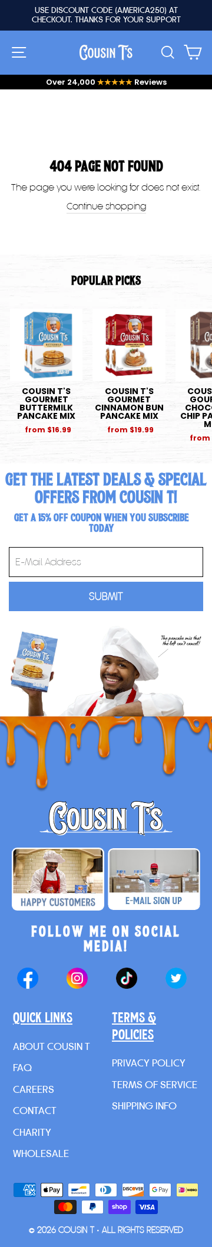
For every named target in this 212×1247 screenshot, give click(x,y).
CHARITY (32, 1132)
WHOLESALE (41, 1153)
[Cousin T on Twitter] (176, 979)
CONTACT (35, 1110)
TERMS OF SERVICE (154, 1084)
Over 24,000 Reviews (106, 82)
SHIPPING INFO (144, 1105)
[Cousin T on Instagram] (77, 979)
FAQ (22, 1067)
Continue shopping (106, 206)
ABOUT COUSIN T (51, 1046)
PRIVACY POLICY (149, 1062)
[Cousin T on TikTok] (126, 979)
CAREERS (33, 1089)
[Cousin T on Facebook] (27, 979)
